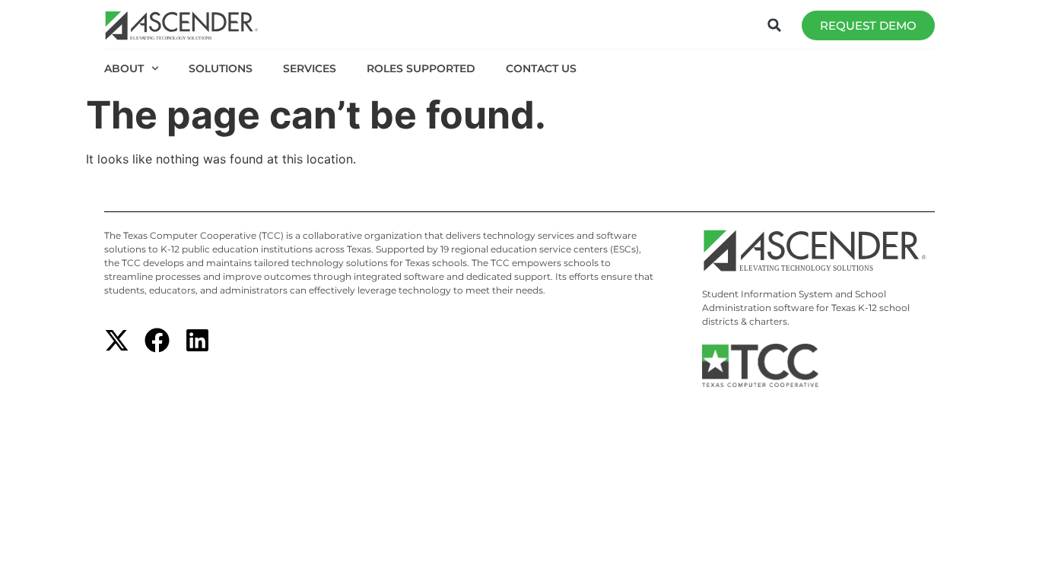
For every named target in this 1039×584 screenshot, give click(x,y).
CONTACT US (541, 68)
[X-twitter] (116, 340)
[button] (774, 25)
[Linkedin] (197, 340)
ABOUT (124, 68)
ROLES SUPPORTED (421, 68)
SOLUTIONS (221, 68)
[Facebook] (157, 340)
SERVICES (309, 68)
